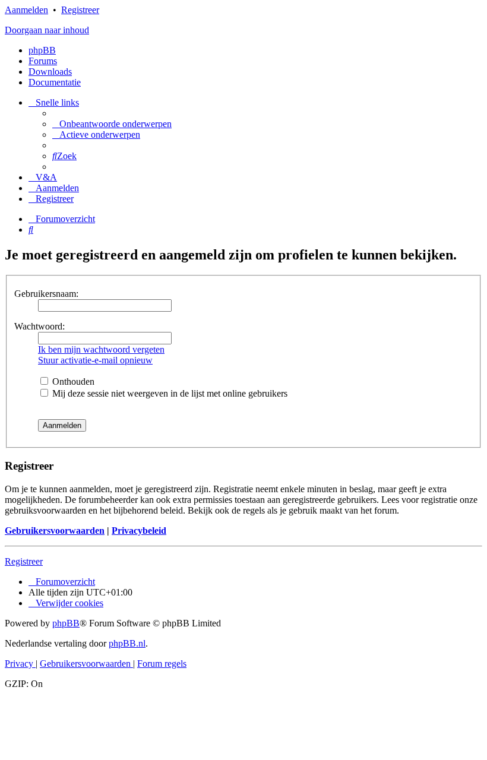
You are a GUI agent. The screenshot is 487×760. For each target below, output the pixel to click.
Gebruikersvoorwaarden (55, 530)
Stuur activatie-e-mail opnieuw (95, 360)
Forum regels (161, 663)
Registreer (80, 10)
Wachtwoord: (39, 326)
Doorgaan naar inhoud (47, 30)
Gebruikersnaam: (46, 294)
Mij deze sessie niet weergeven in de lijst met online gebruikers (168, 393)
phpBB (42, 50)
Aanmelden (26, 10)
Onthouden (72, 381)
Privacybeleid (139, 530)
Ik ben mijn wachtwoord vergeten (101, 349)
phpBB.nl (127, 643)
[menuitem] (112, 124)
